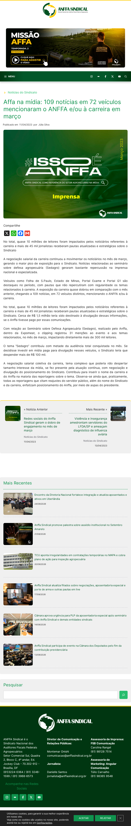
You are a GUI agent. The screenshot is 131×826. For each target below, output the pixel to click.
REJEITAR (105, 818)
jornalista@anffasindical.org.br (66, 776)
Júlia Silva (43, 124)
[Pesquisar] (123, 695)
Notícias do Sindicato (22, 92)
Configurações (44, 822)
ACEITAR (84, 818)
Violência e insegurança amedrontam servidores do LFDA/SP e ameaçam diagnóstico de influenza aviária (88, 426)
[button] (126, 76)
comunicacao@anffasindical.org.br (69, 755)
